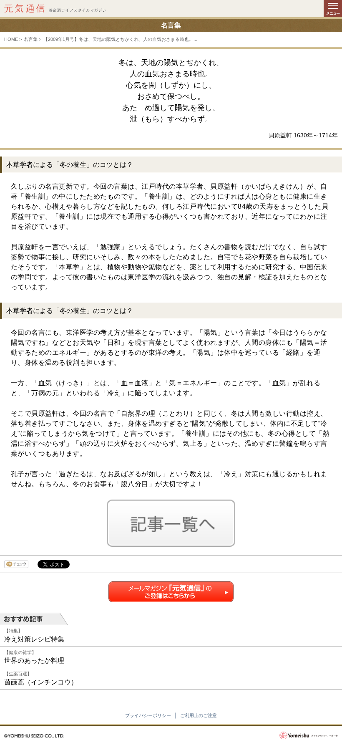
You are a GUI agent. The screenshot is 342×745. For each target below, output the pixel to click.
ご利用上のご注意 (198, 715)
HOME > (13, 39)
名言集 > (32, 39)
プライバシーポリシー (148, 715)
